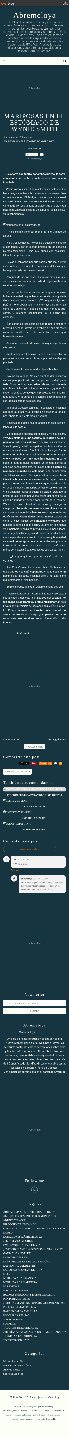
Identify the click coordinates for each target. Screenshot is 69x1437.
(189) (13, 1361)
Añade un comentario (29, 849)
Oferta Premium (54, 1415)
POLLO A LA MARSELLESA (19, 1307)
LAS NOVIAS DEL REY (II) (19, 1265)
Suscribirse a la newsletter (17, 772)
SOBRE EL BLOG (13, 1319)
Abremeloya (34, 15)
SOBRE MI (9, 1323)
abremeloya (29, 1072)
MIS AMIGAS (34, 149)
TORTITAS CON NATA (16, 1340)
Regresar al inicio (34, 747)
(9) (13, 1369)
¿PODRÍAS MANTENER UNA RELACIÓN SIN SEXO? (34, 1302)
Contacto (47, 1411)
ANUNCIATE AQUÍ (14, 1220)
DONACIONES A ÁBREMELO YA (22, 1236)
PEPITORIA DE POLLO (16, 1298)
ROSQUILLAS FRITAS (16, 1315)
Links (6, 1273)
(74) (17, 1365)
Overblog (53, 1397)
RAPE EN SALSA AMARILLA (20, 1311)
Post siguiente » (57, 739)
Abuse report (59, 1411)
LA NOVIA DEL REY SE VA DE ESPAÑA (26, 1261)
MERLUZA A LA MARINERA (20, 1282)
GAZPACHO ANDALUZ (17, 1253)
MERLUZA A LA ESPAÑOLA (19, 1278)
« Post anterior (11, 739)
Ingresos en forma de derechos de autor (30, 1415)
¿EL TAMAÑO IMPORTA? (18, 1240)
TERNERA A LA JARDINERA (20, 1336)
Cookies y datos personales (22, 1419)
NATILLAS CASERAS (15, 1290)
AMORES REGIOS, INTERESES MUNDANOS (29, 1216)
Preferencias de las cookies (46, 1419)
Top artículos (35, 1411)
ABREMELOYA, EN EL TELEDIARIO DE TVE (29, 1211)
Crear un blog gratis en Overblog (14, 1411)
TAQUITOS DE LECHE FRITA (20, 1327)
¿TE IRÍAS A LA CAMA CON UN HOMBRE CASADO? (34, 1331)
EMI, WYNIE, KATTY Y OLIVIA (21, 1245)
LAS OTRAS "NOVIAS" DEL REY (22, 1269)
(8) (13, 1373)
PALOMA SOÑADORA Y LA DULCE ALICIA (29, 1294)
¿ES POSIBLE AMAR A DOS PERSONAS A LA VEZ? (33, 1249)
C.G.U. (9, 1415)
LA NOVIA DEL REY (15, 1257)
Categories (25, 137)
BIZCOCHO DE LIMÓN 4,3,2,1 (21, 1224)
